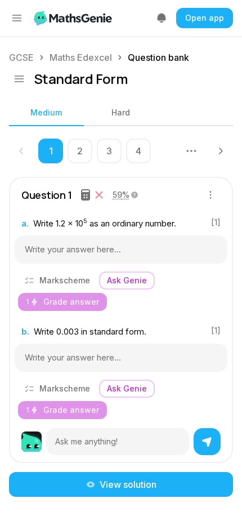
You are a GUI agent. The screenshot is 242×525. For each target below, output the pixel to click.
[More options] (210, 195)
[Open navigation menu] (17, 18)
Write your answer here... (73, 249)
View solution (128, 484)
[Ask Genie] (207, 441)
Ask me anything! (86, 441)
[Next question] (220, 151)
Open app (204, 18)
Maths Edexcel (81, 57)
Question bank (158, 57)
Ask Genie (127, 280)
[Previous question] (21, 151)
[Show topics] (19, 79)
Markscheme (64, 280)
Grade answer (62, 301)
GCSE (21, 57)
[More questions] (191, 151)
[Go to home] (74, 18)
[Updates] (161, 18)
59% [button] (121, 194)
